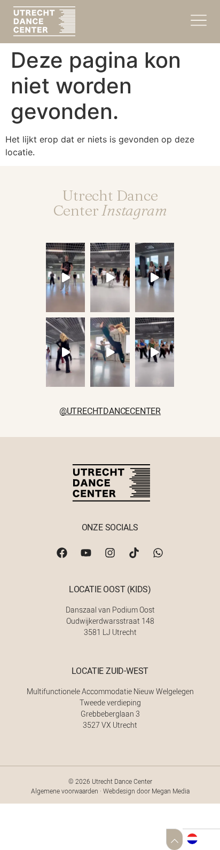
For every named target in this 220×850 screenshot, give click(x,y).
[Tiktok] (134, 552)
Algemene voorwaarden (64, 791)
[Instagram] (110, 552)
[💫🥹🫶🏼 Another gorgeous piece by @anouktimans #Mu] (65, 277)
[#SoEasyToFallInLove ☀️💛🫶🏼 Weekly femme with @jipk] (65, 352)
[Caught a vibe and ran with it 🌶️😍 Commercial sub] (154, 352)
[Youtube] (86, 552)
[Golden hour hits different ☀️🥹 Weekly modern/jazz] (109, 352)
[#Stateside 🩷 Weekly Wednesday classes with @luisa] (154, 277)
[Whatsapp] (158, 552)
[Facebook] (62, 552)
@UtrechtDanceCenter (110, 411)
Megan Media (171, 791)
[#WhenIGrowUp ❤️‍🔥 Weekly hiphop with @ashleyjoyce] (109, 277)
